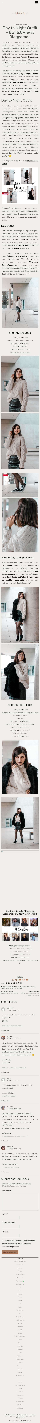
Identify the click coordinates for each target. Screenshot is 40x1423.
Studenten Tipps (20, 1385)
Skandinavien (20, 1375)
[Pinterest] (16, 979)
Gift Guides (20, 1310)
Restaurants (20, 1359)
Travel (20, 1388)
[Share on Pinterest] (14, 983)
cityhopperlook (23, 957)
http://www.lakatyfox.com (12, 1025)
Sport (20, 1382)
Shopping (20, 1372)
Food (20, 1300)
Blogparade (14, 986)
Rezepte (20, 1362)
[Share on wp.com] (21, 983)
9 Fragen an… (20, 1265)
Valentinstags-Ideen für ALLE (9, 992)
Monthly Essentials (20, 1336)
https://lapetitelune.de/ (10, 1167)
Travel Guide (20, 1392)
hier (19, 337)
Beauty (20, 1271)
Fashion (33, 986)
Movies (20, 1340)
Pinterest (20, 1356)
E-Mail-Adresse (8, 1223)
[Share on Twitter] (11, 983)
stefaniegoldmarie (23, 946)
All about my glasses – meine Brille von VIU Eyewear (30, 993)
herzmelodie (31, 960)
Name (5, 1214)
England (20, 1294)
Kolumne (20, 1326)
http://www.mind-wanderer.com (14, 1068)
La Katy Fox (24, 954)
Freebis (20, 1307)
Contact (33, 1414)
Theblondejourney (23, 948)
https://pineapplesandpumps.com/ (14, 1136)
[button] (37, 2)
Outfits (20, 1353)
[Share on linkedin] (18, 983)
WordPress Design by (20, 1420)
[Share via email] (6, 983)
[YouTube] (20, 979)
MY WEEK (20, 1346)
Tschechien (20, 1395)
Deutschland (20, 1284)
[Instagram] (13, 979)
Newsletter (10, 1416)
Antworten (6, 1030)
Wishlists (20, 1405)
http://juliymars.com (9, 1096)
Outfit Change (18, 988)
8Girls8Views (7, 986)
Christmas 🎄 (20, 1281)
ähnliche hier (24, 352)
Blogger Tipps (20, 1274)
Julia (9, 1078)
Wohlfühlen (20, 1408)
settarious (14, 960)
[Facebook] (23, 979)
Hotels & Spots (20, 1320)
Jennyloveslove (24, 951)
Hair (20, 1313)
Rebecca (10, 1107)
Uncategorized (20, 1401)
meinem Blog (23, 45)
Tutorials (20, 1398)
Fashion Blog (5, 988)
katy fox (10, 1008)
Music (20, 1343)
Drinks (20, 1291)
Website (5, 1232)
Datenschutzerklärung (26, 1416)
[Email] (27, 979)
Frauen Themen (20, 1304)
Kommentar (7, 1191)
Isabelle (10, 1147)
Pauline (10, 1036)
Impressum (20, 1417)
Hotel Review (20, 1317)
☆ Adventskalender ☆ (20, 1261)
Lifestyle (20, 1330)
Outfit (11, 988)
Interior (20, 1323)
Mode (25, 24)
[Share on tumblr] (16, 983)
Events (20, 1297)
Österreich (20, 1349)
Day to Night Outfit (24, 986)
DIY (20, 1287)
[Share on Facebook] (9, 983)
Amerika (20, 1268)
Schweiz (20, 1369)
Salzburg (20, 1366)
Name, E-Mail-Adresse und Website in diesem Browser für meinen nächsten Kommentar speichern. (18, 1244)
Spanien (20, 1379)
